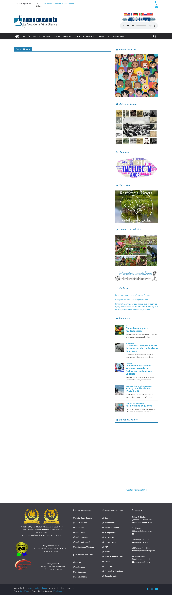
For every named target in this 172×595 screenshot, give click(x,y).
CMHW (78, 562)
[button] (39, 36)
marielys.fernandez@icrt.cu (145, 551)
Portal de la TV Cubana (114, 571)
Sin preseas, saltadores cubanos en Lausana (133, 295)
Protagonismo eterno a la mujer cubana (131, 299)
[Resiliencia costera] (136, 191)
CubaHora (109, 566)
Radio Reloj (79, 527)
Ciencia (77, 36)
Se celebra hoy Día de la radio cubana (59, 3)
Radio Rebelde (81, 523)
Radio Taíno (80, 532)
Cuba (35, 36)
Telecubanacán (111, 576)
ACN (106, 547)
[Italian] (139, 14)
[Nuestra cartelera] (136, 272)
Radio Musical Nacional (84, 547)
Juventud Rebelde (112, 527)
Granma (108, 518)
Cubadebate (109, 523)
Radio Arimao (80, 572)
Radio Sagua (80, 567)
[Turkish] (148, 14)
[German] (135, 14)
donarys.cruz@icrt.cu (142, 542)
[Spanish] (125, 14)
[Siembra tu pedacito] (136, 235)
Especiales (101, 36)
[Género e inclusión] (136, 158)
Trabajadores (110, 532)
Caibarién (26, 36)
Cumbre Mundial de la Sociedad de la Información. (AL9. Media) (41, 530)
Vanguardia (109, 537)
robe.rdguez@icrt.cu (142, 562)
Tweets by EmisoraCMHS (136, 490)
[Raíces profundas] (136, 110)
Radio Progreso (81, 537)
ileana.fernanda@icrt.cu (143, 522)
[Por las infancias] (136, 56)
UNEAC (107, 561)
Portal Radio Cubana (83, 518)
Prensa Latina (110, 542)
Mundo (46, 36)
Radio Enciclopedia (83, 542)
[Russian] (145, 14)
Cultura (56, 36)
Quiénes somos (118, 36)
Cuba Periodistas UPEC (114, 556)
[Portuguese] (142, 14)
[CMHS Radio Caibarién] (17, 36)
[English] (129, 14)
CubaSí (107, 552)
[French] (132, 14)
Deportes (67, 36)
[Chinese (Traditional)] (152, 14)
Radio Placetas (81, 577)
